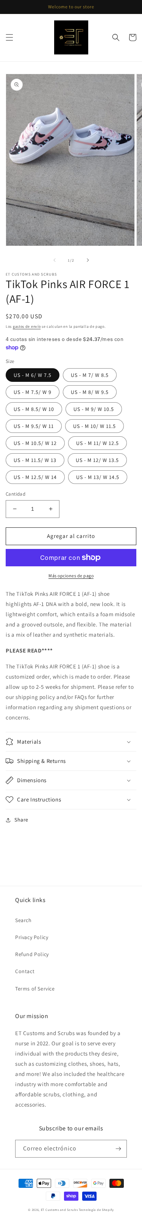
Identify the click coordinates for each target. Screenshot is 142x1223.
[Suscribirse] (118, 1149)
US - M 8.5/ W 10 (34, 409)
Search (23, 920)
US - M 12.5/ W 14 (35, 477)
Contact (24, 971)
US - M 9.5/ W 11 (34, 426)
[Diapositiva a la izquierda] (54, 260)
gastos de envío (27, 326)
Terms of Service (35, 988)
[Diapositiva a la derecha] (88, 260)
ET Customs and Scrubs (59, 1209)
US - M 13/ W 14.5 (97, 477)
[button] (9, 37)
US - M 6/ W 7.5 (32, 375)
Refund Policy (32, 954)
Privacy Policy (31, 937)
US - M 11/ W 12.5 (97, 443)
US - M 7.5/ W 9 (32, 392)
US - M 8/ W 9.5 (90, 392)
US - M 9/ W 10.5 (93, 409)
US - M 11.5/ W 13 (35, 460)
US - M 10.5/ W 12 (35, 443)
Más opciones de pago (71, 575)
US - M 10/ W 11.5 (94, 426)
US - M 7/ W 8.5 (90, 375)
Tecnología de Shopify (96, 1209)
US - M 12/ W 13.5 (97, 460)
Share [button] (21, 819)
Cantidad (15, 494)
